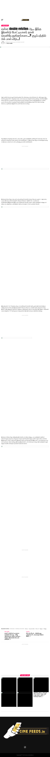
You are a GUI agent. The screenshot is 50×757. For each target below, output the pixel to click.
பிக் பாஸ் (37, 628)
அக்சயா (26, 628)
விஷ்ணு (45, 628)
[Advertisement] (25, 9)
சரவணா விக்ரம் (32, 628)
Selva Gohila (9, 43)
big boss (13, 628)
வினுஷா (41, 628)
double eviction (20, 628)
